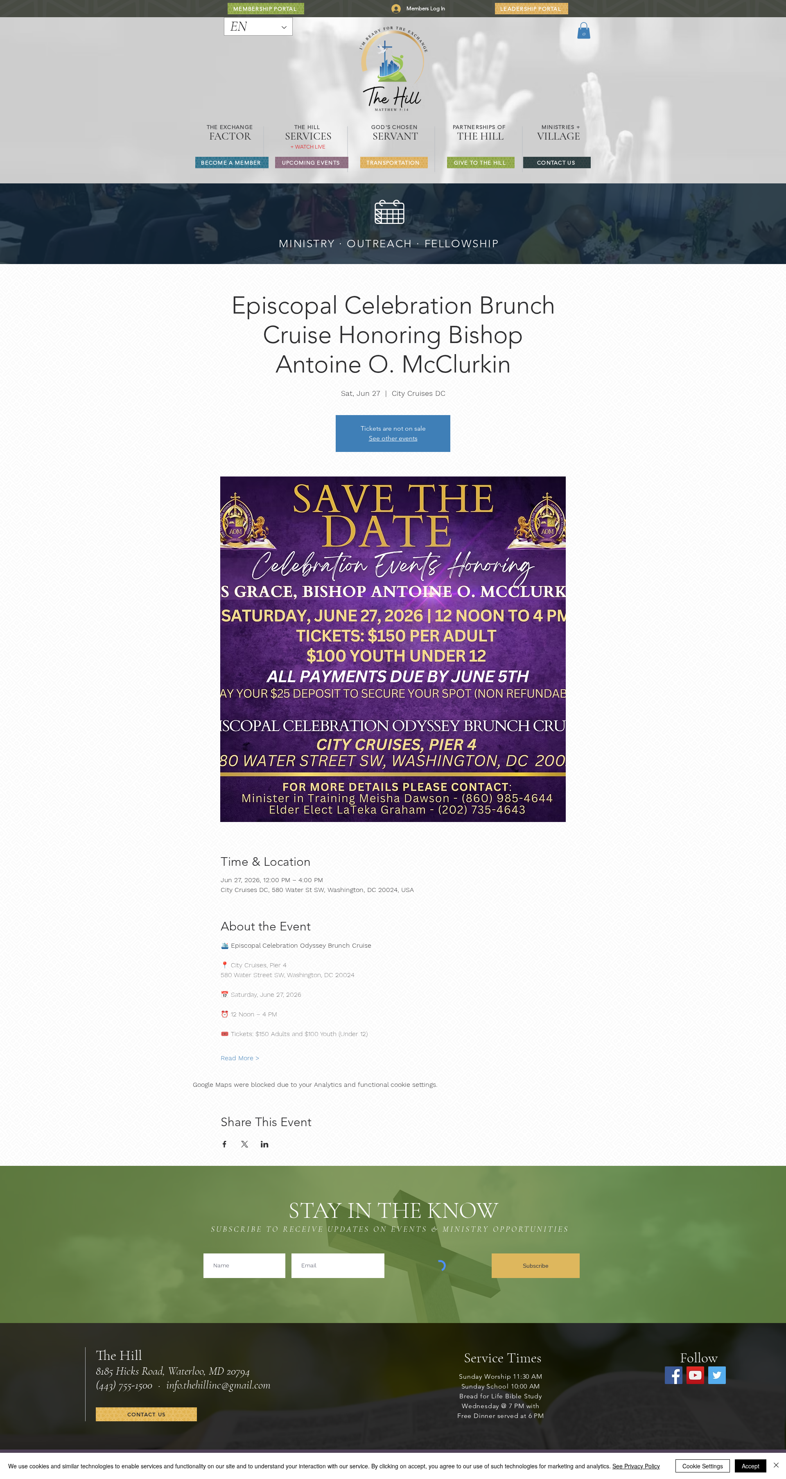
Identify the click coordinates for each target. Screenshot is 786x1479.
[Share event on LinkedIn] (265, 1144)
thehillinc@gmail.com (227, 1385)
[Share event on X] (244, 1144)
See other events (393, 438)
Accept (750, 1466)
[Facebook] (673, 1375)
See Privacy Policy (636, 1466)
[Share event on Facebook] (224, 1144)
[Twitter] (717, 1375)
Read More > (240, 1058)
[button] (584, 30)
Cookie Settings (702, 1466)
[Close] (776, 1465)
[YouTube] (695, 1375)
